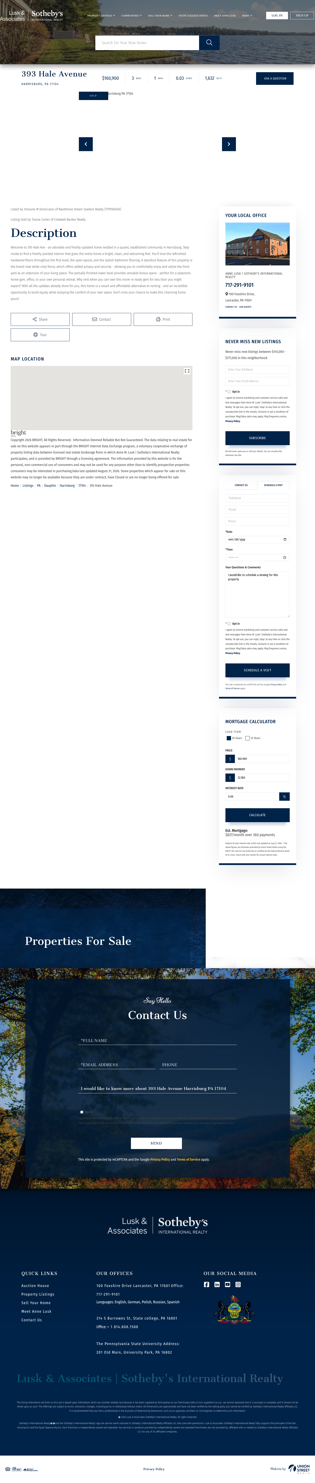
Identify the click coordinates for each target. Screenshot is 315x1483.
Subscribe (257, 438)
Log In (277, 15)
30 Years (237, 738)
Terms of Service (232, 688)
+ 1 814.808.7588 (122, 1326)
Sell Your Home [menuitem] (158, 15)
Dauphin (50, 486)
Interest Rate (234, 788)
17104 (82, 486)
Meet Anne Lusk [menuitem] (225, 15)
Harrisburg (67, 486)
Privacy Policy (232, 421)
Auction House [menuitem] (35, 1285)
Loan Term (233, 732)
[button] (209, 43)
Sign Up (302, 15)
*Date (228, 532)
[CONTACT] (275, 78)
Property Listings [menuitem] (99, 15)
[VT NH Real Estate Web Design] (290, 1469)
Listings (28, 486)
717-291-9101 (239, 285)
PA (38, 486)
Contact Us (231, 307)
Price (228, 750)
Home (15, 486)
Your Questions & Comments (243, 567)
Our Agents (245, 307)
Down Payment (235, 769)
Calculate (257, 815)
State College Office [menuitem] (193, 15)
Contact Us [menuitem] (31, 1320)
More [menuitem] (245, 15)
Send (156, 1143)
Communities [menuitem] (130, 15)
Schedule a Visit (273, 485)
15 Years (255, 738)
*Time (229, 549)
